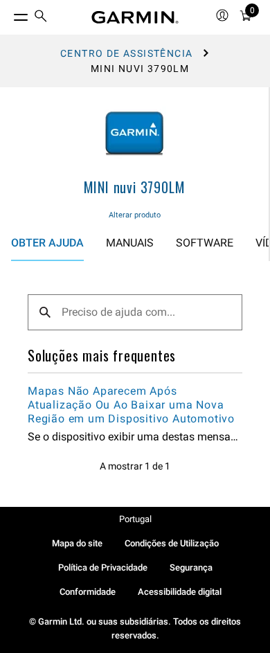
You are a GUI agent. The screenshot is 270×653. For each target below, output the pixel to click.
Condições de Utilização (172, 543)
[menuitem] (40, 17)
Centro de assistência (126, 53)
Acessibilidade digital (180, 592)
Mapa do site (77, 543)
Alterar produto (135, 215)
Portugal (135, 519)
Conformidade (88, 592)
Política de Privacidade (102, 567)
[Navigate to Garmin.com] (135, 17)
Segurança (191, 567)
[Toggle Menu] (8, 14)
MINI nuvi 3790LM (135, 187)
